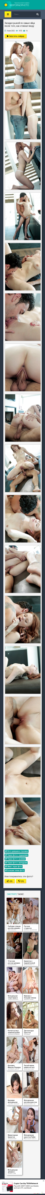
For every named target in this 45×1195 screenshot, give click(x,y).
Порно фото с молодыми (17, 863)
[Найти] (38, 14)
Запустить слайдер (16, 36)
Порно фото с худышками (17, 855)
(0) (10, 881)
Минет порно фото (14, 866)
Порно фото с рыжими (16, 859)
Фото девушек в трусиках (17, 851)
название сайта (16, 5)
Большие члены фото (15, 870)
